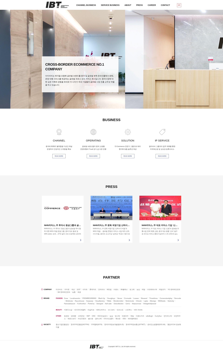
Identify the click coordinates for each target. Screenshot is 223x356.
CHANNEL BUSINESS (86, 5)
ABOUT (128, 5)
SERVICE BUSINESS (110, 5)
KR (179, 5)
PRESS (139, 5)
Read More (59, 156)
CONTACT (165, 5)
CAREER (152, 5)
